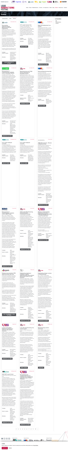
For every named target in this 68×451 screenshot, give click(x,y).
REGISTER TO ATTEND (7, 135)
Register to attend (43, 64)
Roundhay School (25, 103)
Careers (40, 7)
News (51, 7)
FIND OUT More (42, 105)
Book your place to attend (9, 63)
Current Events (5, 18)
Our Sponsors (46, 7)
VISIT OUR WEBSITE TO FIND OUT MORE (9, 315)
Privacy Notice (35, 445)
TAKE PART (41, 367)
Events (56, 7)
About (30, 7)
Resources (61, 7)
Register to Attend (7, 422)
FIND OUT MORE (24, 46)
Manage (10, 448)
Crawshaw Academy (43, 320)
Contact (65, 7)
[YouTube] (2, 439)
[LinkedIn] (7, 439)
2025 (10, 18)
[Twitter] (4, 439)
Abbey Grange (24, 367)
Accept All (5, 448)
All (56, 20)
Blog (53, 7)
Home (27, 7)
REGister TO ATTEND (7, 266)
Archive (14, 18)
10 (35, 429)
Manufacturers (35, 7)
